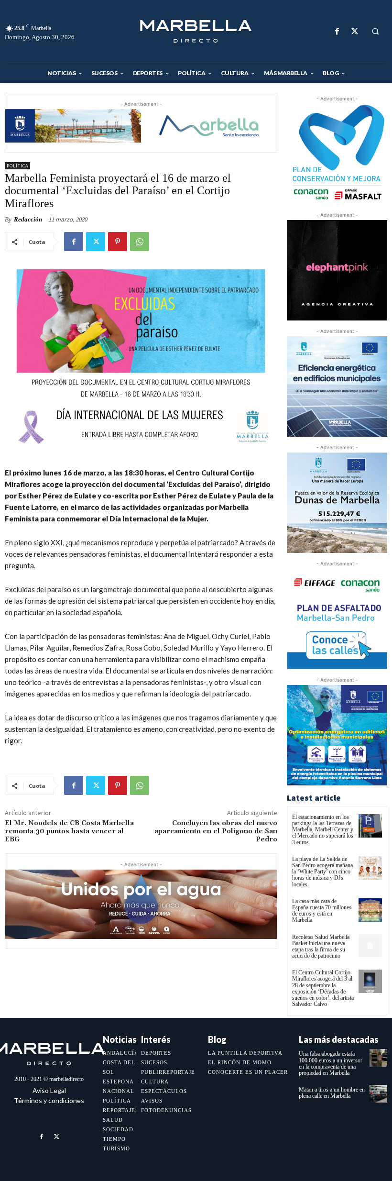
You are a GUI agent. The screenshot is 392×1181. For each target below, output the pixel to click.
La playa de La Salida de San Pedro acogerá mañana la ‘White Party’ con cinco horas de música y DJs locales (322, 872)
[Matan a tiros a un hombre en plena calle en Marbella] (378, 1094)
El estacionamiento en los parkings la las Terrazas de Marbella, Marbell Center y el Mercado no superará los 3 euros (322, 830)
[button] (375, 32)
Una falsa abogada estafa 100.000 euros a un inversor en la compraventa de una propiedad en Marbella (330, 1063)
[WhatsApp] (139, 241)
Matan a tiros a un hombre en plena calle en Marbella (332, 1092)
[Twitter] (354, 31)
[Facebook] (336, 31)
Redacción (28, 219)
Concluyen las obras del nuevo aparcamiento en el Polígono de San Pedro (215, 831)
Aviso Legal (49, 1090)
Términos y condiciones (49, 1100)
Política (17, 166)
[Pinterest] (117, 241)
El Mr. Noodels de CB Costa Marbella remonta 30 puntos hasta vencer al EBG (69, 831)
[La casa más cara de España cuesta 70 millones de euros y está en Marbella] (370, 910)
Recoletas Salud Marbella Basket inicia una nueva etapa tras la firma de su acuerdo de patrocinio (320, 947)
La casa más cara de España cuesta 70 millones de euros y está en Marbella (321, 911)
